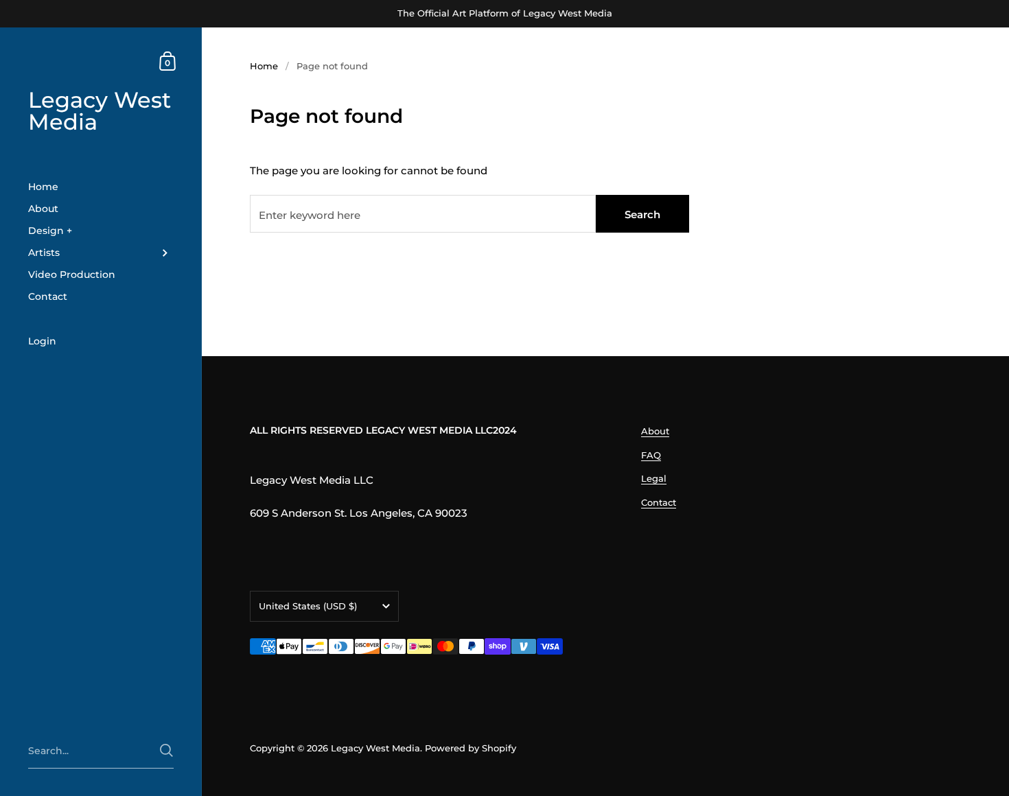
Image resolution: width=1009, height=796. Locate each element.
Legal (653, 478)
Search (642, 214)
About (655, 430)
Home (264, 65)
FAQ (651, 454)
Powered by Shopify (470, 747)
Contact (658, 502)
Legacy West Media (99, 111)
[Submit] (166, 750)
